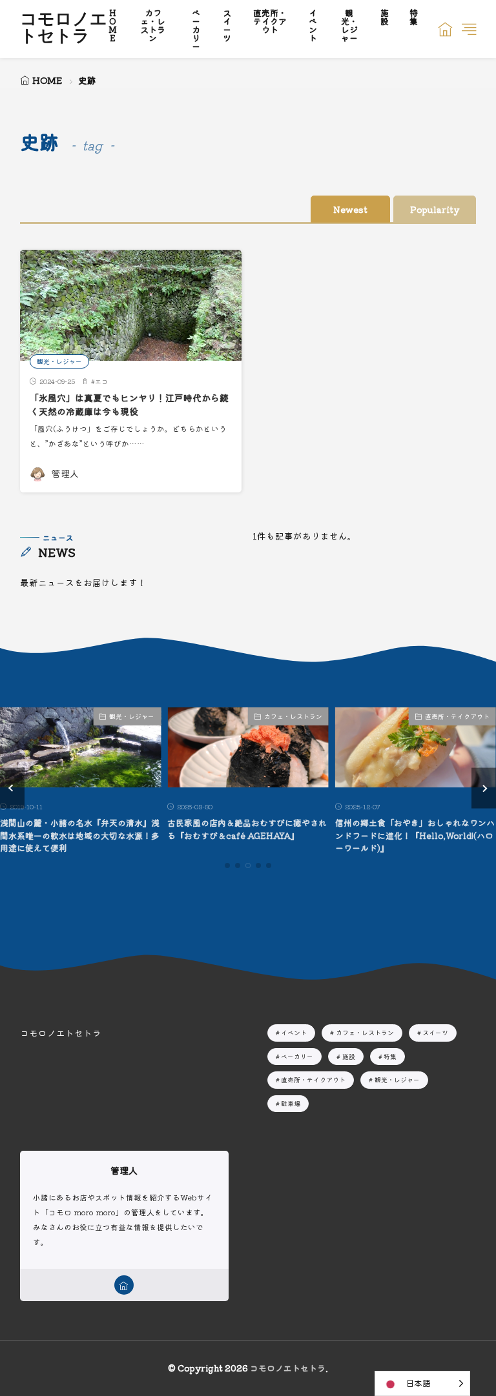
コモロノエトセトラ (63, 29)
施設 (348, 1056)
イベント (294, 1032)
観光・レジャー (59, 361)
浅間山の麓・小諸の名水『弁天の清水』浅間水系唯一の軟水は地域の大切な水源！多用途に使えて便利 (80, 835)
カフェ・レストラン (293, 716)
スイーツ (435, 1032)
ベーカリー (297, 1056)
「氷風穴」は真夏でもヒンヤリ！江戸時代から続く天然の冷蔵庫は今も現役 (129, 404)
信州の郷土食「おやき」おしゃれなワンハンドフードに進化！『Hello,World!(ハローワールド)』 (415, 835)
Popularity (434, 209)
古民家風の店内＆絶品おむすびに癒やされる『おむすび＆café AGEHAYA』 (247, 829)
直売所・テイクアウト (457, 716)
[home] (124, 1285)
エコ (101, 381)
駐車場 (290, 1103)
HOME (47, 80)
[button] (12, 788)
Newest (350, 209)
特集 (390, 1056)
